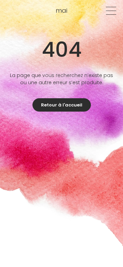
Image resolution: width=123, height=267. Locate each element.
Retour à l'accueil (61, 105)
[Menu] (111, 11)
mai (61, 10)
